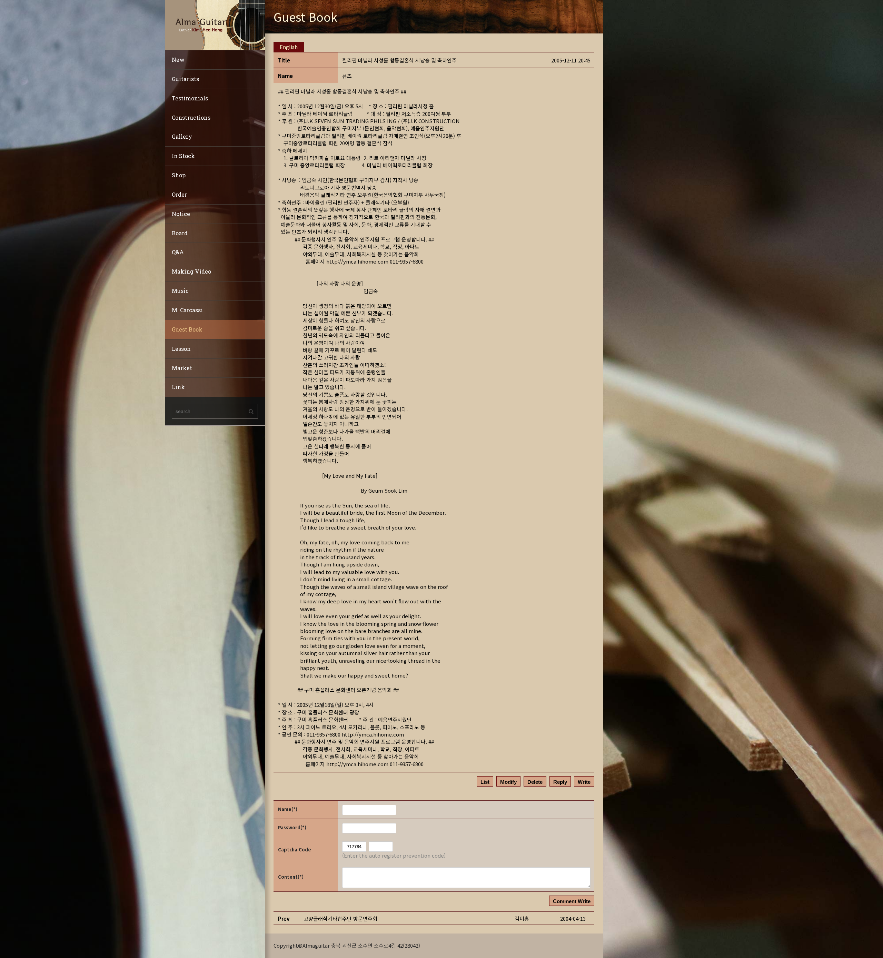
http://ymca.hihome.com (357, 261)
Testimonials (190, 98)
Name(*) (287, 809)
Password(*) (292, 827)
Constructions (191, 117)
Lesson (181, 348)
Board (180, 233)
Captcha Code (294, 849)
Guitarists (185, 78)
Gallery (182, 136)
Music (180, 290)
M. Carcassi (187, 310)
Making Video (191, 271)
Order (179, 194)
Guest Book (187, 329)
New (178, 59)
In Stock (183, 155)
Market (182, 368)
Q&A (178, 252)
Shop (179, 175)
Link (178, 387)
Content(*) (291, 876)
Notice (181, 213)
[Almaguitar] (215, 24)
